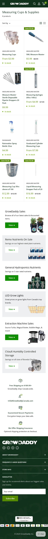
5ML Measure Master (35, 54)
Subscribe (10, 498)
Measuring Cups (9, 54)
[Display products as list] (45, 23)
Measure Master (8, 51)
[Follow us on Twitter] (8, 447)
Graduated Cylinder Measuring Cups (34, 144)
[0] (43, 3)
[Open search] (34, 3)
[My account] (39, 3)
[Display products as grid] (41, 23)
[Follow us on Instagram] (12, 447)
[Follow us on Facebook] (4, 447)
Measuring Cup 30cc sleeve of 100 (10, 187)
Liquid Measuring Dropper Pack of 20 (34, 187)
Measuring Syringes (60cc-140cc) (34, 96)
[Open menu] (3, 4)
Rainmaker (6, 140)
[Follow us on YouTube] (17, 447)
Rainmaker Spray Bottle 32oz (9, 144)
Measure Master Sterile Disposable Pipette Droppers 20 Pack (10, 99)
